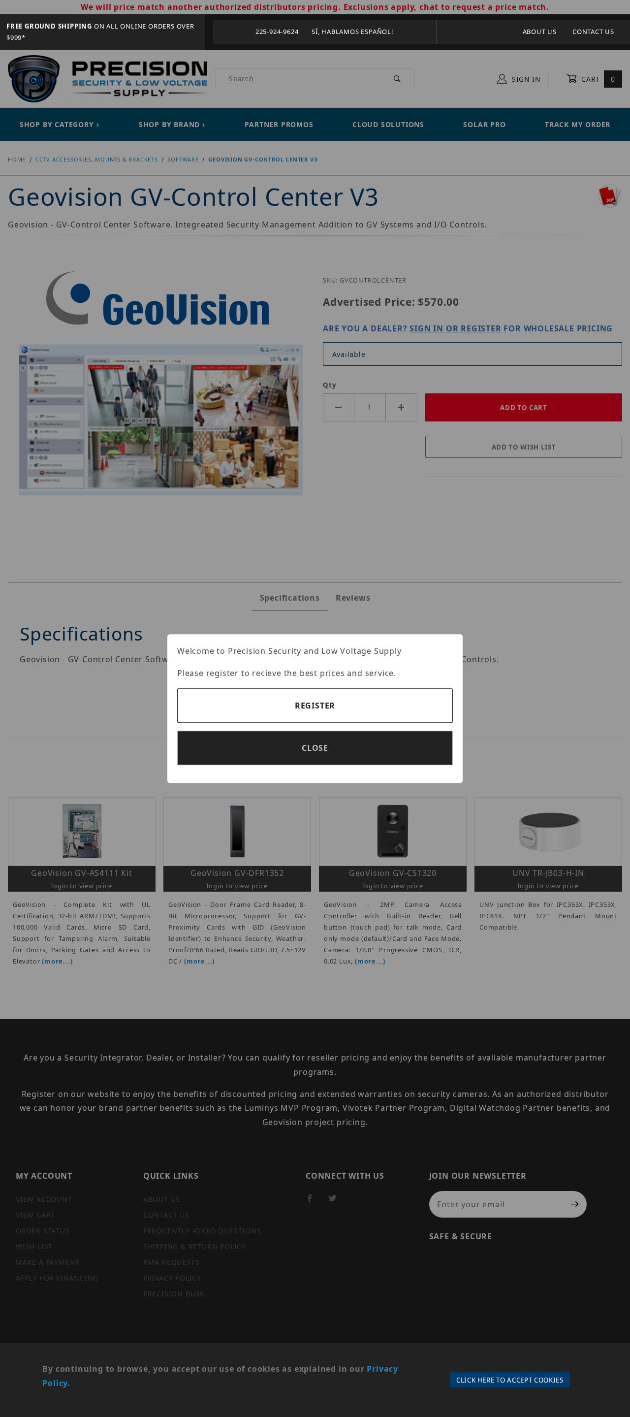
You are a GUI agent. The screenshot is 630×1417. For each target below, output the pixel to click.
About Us (540, 31)
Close (315, 747)
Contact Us (593, 31)
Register (315, 705)
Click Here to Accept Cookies (510, 1380)
